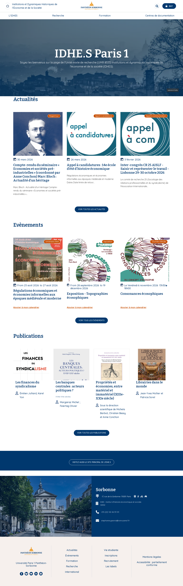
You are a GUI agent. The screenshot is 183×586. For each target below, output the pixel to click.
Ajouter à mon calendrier (26, 307)
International (72, 572)
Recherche (58, 15)
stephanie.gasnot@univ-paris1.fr (115, 520)
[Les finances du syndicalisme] (31, 364)
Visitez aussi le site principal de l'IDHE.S (91, 462)
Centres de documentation (159, 15)
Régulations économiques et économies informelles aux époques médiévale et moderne (37, 294)
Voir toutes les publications (91, 433)
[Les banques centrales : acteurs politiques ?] (71, 364)
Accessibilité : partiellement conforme (152, 563)
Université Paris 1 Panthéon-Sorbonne (31, 564)
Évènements (72, 555)
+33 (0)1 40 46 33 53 (110, 512)
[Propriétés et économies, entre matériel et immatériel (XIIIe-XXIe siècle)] (112, 364)
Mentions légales (152, 557)
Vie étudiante (111, 550)
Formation (105, 15)
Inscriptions (111, 555)
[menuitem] (13, 15)
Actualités (72, 550)
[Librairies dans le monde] (152, 364)
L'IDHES (13, 15)
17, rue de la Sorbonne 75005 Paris (116, 496)
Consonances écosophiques (141, 294)
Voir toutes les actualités (91, 209)
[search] (157, 6)
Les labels (111, 566)
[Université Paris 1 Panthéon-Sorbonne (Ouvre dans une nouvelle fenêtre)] (91, 6)
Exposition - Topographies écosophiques (87, 295)
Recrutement (111, 561)
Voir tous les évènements (91, 320)
